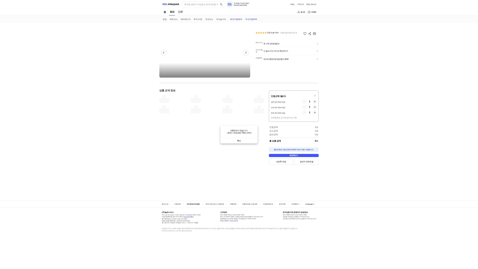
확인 (239, 140)
